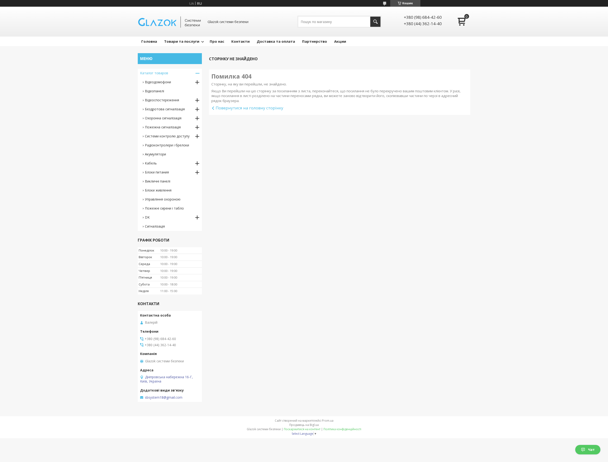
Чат (591, 449)
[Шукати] (375, 22)
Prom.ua (327, 421)
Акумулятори (155, 154)
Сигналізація (155, 226)
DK (147, 217)
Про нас (217, 41)
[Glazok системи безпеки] (170, 21)
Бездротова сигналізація (165, 109)
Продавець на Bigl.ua (304, 425)
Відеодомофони (158, 82)
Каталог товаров (154, 73)
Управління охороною (162, 199)
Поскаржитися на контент (302, 429)
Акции (340, 41)
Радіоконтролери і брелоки (167, 145)
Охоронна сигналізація (163, 118)
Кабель (151, 163)
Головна (149, 41)
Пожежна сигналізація (163, 127)
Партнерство (314, 41)
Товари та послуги (181, 41)
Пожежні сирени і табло (164, 208)
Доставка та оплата (276, 41)
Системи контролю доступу (167, 136)
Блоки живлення (158, 190)
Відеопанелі (154, 91)
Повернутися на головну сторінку (249, 108)
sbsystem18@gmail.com (163, 397)
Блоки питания (157, 172)
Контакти (240, 41)
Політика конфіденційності (342, 429)
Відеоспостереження (162, 100)
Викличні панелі (157, 181)
